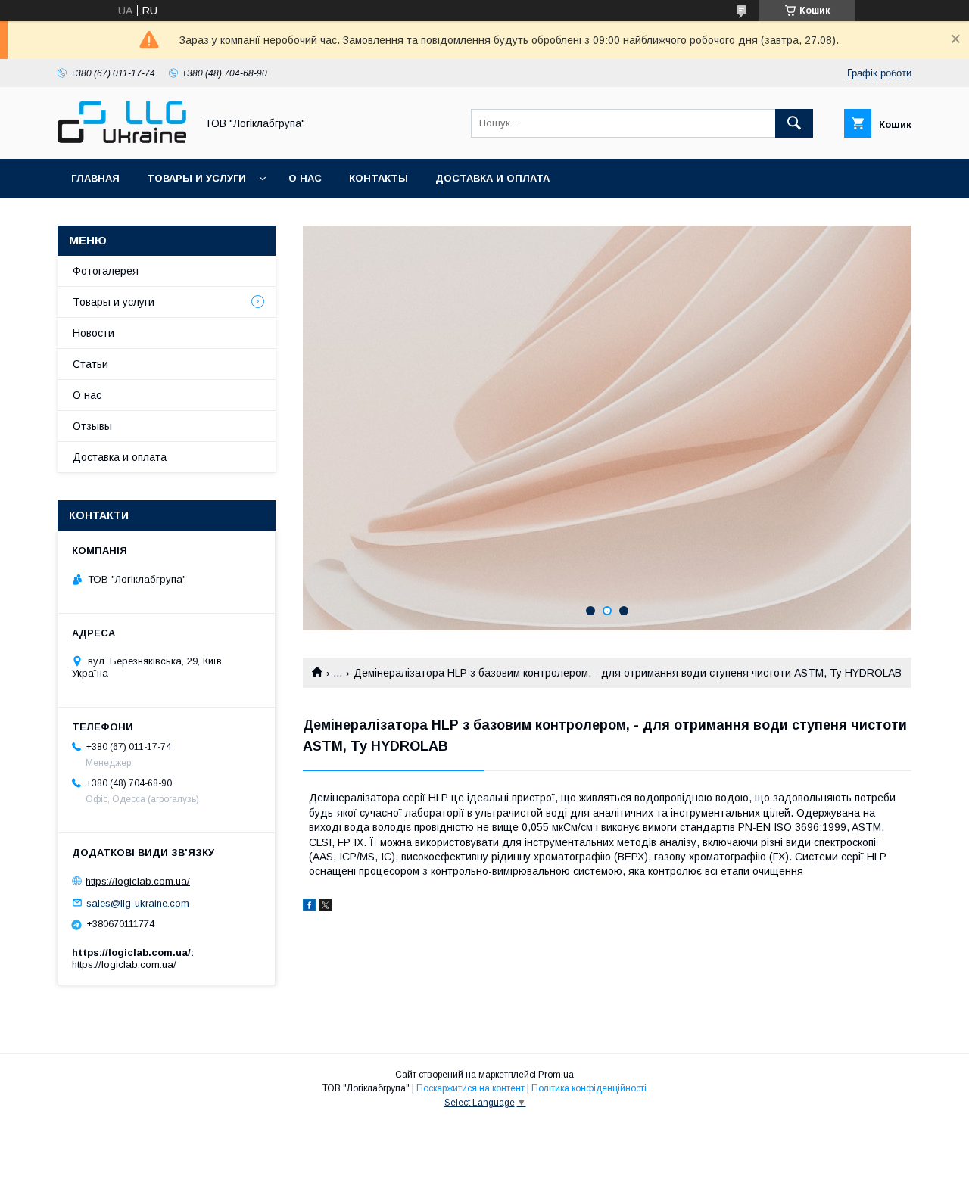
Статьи (90, 364)
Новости (93, 333)
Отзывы (92, 426)
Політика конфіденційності (589, 1088)
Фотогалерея (106, 271)
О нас (305, 178)
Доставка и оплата (492, 178)
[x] (325, 907)
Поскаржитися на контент (470, 1088)
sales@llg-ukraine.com (137, 902)
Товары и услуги (196, 178)
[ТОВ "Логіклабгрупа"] (122, 139)
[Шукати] (794, 123)
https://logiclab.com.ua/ (138, 881)
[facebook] (309, 907)
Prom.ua (556, 1074)
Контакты (378, 178)
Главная (95, 178)
